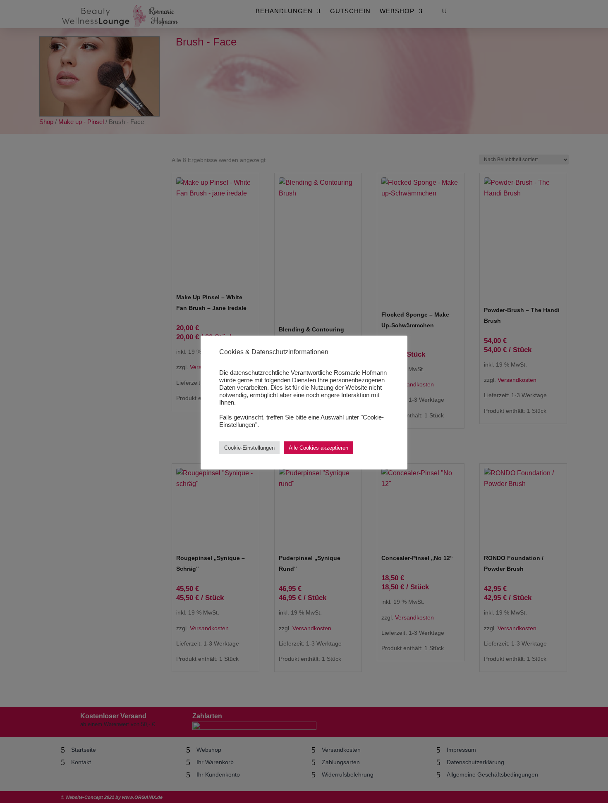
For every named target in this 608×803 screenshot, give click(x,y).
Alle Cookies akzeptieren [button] (318, 448)
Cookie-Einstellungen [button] (249, 448)
